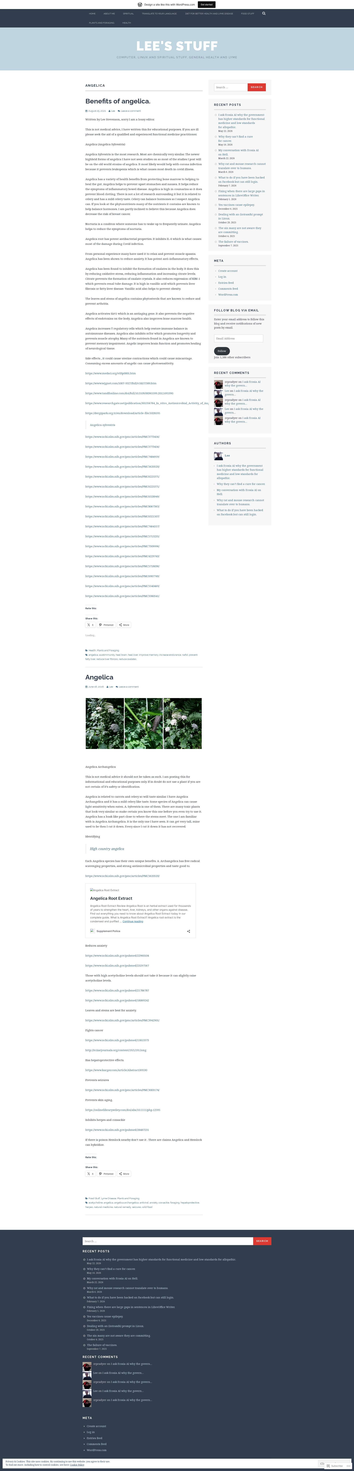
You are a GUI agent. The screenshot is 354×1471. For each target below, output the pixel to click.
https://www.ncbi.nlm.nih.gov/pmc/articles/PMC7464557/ (122, 526)
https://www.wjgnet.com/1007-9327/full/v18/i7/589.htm (121, 383)
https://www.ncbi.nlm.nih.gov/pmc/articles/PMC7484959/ (122, 456)
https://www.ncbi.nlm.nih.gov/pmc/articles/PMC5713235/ (122, 536)
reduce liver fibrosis (107, 659)
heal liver (133, 654)
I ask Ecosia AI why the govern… (243, 383)
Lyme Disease (108, 1198)
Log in (222, 276)
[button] (104, 723)
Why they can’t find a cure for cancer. (241, 484)
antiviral (144, 1202)
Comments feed (228, 288)
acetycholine (96, 1202)
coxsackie (164, 1202)
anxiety (153, 1202)
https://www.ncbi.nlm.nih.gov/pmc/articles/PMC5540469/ (122, 586)
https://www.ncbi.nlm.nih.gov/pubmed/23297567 (117, 965)
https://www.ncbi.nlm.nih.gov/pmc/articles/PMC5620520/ (122, 466)
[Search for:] (231, 87)
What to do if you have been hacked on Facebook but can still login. (130, 1297)
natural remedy (122, 1207)
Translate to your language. (159, 13)
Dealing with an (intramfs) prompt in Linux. (115, 1326)
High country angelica (107, 848)
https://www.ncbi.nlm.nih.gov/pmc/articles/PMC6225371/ (122, 476)
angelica (93, 654)
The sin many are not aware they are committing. (119, 1335)
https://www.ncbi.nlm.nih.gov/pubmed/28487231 (117, 1130)
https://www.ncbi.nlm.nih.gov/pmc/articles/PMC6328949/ (122, 496)
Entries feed (226, 283)
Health (126, 23)
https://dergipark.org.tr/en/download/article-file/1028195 (122, 413)
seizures (136, 1207)
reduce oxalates (127, 659)
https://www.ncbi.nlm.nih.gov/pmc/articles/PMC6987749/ (122, 576)
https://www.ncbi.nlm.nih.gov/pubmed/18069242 (117, 1000)
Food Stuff (247, 13)
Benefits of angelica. (117, 101)
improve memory (148, 654)
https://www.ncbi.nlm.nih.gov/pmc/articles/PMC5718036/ (122, 566)
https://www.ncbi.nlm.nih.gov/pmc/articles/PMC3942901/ (122, 1020)
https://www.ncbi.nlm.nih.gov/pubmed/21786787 (117, 990)
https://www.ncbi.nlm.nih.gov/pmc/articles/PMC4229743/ (122, 556)
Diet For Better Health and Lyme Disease (209, 13)
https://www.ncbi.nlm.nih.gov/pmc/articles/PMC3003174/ (122, 1090)
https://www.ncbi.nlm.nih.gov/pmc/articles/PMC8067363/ (122, 506)
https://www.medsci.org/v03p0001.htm (110, 373)
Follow (222, 351)
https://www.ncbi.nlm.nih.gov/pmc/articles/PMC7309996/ (122, 546)
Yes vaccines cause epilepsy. (236, 205)
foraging (175, 1202)
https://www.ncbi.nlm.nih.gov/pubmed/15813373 (117, 1040)
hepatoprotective (190, 1202)
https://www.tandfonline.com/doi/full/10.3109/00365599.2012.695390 (129, 393)
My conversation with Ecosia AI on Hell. (112, 1278)
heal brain (121, 654)
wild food (147, 1207)
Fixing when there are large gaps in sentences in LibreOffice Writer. (131, 1307)
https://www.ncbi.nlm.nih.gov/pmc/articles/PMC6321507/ (122, 516)
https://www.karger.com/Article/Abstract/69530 (116, 1070)
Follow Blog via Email (236, 310)
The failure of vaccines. (233, 241)
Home (92, 13)
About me (109, 13)
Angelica (99, 677)
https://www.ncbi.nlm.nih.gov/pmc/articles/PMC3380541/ (122, 596)
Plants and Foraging (101, 23)
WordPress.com (228, 294)
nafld (185, 654)
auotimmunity (107, 654)
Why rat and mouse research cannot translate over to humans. (127, 1288)
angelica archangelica (126, 1202)
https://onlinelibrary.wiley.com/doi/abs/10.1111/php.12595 (122, 1110)
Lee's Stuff (177, 45)
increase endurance (170, 654)
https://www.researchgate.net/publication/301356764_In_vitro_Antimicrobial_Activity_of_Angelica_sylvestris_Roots (162, 403)
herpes (89, 1207)
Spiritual (128, 13)
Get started (207, 4)
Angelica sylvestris (102, 425)
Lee (113, 111)
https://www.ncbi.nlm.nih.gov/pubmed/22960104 (117, 955)
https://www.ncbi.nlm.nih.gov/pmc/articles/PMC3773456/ (122, 436)
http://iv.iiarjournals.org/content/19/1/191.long (115, 1050)
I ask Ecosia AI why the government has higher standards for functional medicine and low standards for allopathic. (161, 1259)
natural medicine (103, 1207)
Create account (227, 271)
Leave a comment (131, 111)
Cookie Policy (77, 1464)
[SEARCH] (264, 13)
